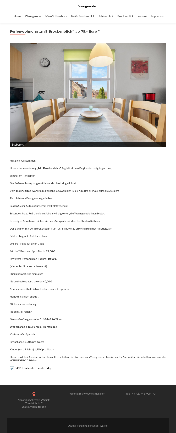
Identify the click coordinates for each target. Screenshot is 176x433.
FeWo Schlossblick (56, 16)
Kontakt (142, 16)
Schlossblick (106, 16)
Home (17, 16)
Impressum (157, 16)
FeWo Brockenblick (83, 16)
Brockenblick (125, 16)
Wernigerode (33, 16)
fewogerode (87, 6)
